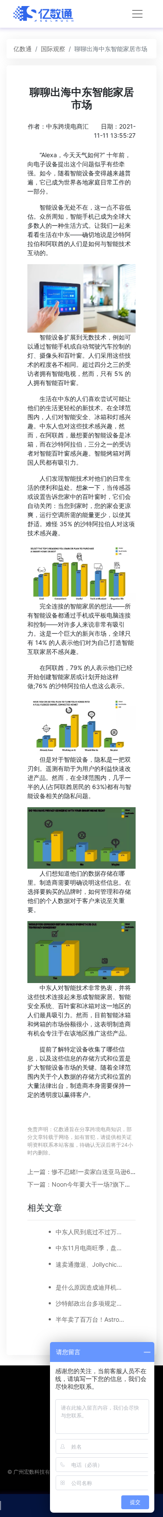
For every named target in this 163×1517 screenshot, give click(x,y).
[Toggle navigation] (137, 14)
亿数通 (22, 48)
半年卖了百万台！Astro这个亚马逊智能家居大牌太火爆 (90, 1319)
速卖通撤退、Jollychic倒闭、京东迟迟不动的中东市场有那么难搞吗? (90, 1264)
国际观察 (53, 48)
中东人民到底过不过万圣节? (90, 1232)
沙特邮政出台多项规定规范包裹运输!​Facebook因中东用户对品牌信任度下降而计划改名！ (90, 1303)
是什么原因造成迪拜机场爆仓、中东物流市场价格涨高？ (90, 1287)
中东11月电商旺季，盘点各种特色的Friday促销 (90, 1248)
